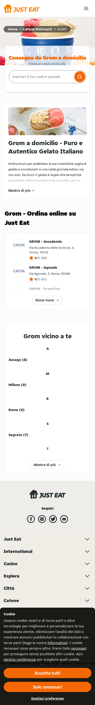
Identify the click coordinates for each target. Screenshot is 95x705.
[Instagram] (42, 519)
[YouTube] (64, 519)
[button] (79, 76)
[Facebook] (31, 519)
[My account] (86, 8)
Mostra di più (19, 190)
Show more (44, 300)
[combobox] (41, 77)
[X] (53, 519)
